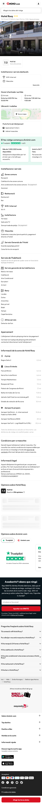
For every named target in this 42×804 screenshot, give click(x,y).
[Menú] (4, 4)
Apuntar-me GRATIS (21, 609)
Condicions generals (9, 788)
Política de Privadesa (17, 615)
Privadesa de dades (9, 792)
